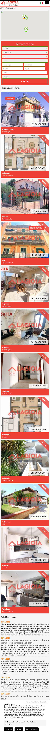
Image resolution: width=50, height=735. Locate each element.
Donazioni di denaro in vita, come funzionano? (23, 661)
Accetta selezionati (32, 729)
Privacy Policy (18, 717)
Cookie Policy (8, 717)
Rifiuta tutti (19, 729)
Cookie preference (28, 716)
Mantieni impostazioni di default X (36, 702)
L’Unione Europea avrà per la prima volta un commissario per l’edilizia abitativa (25, 641)
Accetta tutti (8, 729)
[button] (26, 18)
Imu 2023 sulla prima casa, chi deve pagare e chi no (24, 679)
